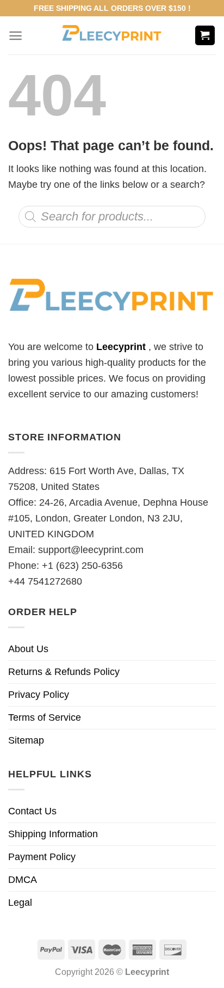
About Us (28, 648)
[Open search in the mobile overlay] (112, 217)
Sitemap (26, 740)
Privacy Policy (38, 694)
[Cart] (205, 36)
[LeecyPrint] (112, 35)
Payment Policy (42, 856)
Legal (20, 902)
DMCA (22, 879)
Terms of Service (44, 717)
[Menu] (15, 35)
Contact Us (32, 811)
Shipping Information (53, 834)
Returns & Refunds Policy (64, 671)
